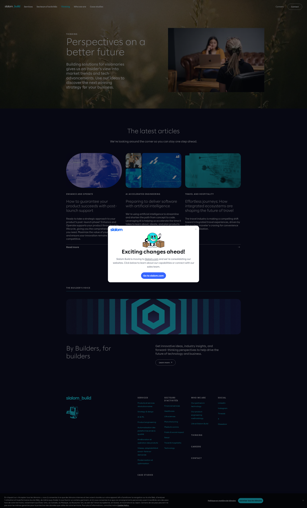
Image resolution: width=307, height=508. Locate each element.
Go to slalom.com (153, 275)
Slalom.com (151, 258)
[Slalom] (116, 229)
